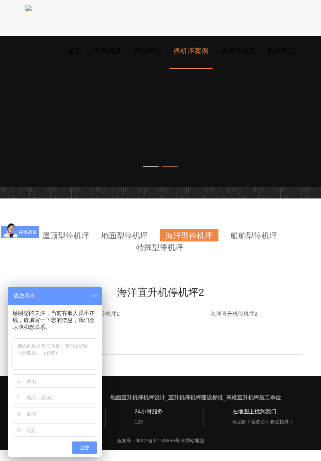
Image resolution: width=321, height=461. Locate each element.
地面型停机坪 (124, 235)
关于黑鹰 (108, 51)
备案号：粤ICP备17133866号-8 (150, 440)
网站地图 (194, 440)
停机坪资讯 (238, 51)
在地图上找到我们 (254, 411)
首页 (75, 51)
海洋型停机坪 (189, 235)
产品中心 (147, 51)
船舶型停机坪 (253, 235)
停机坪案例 (191, 51)
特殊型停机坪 (159, 247)
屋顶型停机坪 (65, 235)
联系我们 (281, 51)
